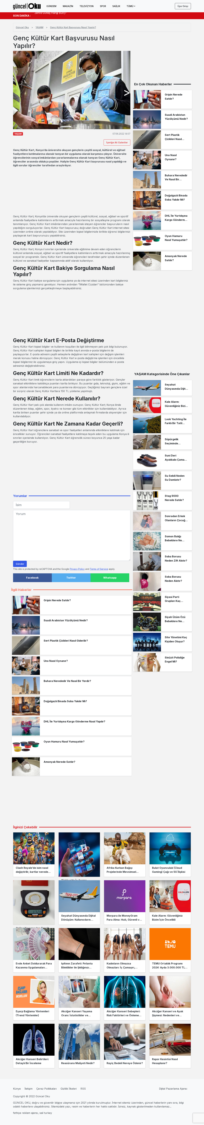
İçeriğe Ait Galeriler (117, 142)
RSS (83, 1088)
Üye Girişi (183, 6)
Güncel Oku (22, 27)
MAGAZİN (68, 6)
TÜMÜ (130, 6)
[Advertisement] (71, 191)
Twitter (71, 577)
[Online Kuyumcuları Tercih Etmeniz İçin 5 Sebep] (34, 902)
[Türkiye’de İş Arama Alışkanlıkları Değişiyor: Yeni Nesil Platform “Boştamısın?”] (79, 854)
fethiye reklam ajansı (25, 1112)
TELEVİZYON (87, 6)
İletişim (29, 1088)
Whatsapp (110, 577)
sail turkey (46, 1112)
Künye (17, 1088)
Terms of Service (99, 569)
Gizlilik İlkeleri (69, 1088)
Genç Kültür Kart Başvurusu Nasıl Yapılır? (73, 27)
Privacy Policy (77, 569)
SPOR (103, 6)
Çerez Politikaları (46, 1088)
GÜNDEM (51, 6)
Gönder (20, 563)
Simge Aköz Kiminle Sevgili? (51, 15)
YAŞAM (39, 27)
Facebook (32, 577)
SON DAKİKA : (22, 15)
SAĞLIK (116, 6)
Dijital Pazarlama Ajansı (173, 1088)
